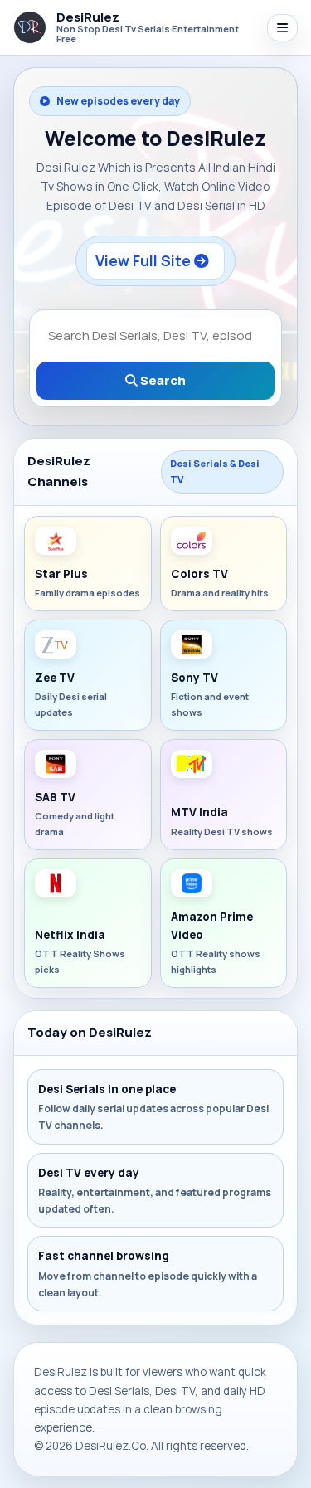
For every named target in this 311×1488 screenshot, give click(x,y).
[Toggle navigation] (282, 27)
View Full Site (144, 260)
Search (162, 380)
